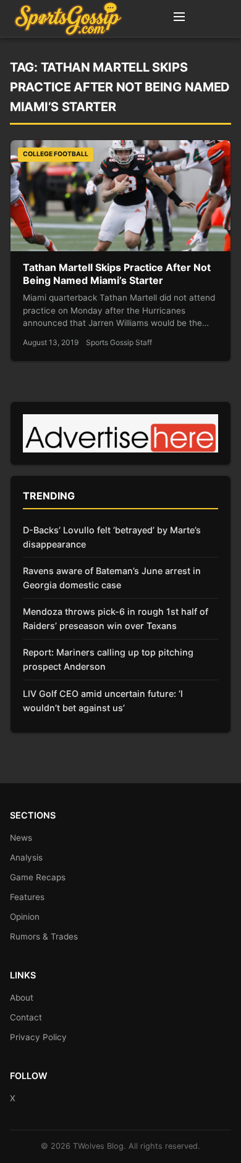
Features (27, 897)
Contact (26, 1017)
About (21, 998)
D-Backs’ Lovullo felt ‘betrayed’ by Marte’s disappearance (112, 537)
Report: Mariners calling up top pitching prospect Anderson (108, 659)
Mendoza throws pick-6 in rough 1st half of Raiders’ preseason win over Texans (115, 618)
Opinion (25, 917)
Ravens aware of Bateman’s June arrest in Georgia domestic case (112, 577)
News (21, 838)
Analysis (26, 857)
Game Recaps (38, 877)
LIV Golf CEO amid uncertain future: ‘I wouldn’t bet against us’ (103, 700)
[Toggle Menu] (179, 18)
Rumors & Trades (44, 936)
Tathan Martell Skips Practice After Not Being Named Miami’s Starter (117, 274)
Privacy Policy (38, 1037)
